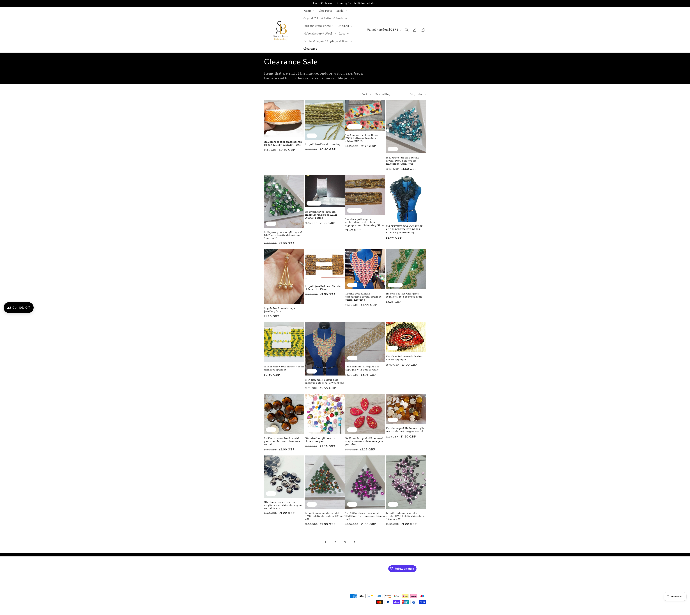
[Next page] (364, 542)
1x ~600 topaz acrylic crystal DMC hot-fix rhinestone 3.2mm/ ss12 (324, 516)
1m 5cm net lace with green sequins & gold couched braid (404, 295)
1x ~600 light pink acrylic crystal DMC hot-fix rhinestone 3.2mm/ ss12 (405, 516)
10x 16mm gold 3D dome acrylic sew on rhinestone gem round (405, 430)
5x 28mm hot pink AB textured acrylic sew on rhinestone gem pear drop (364, 441)
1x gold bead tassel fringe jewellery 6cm (279, 310)
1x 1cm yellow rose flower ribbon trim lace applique (284, 368)
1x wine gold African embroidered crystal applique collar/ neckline (363, 296)
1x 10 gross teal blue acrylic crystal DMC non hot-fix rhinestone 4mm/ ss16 (402, 160)
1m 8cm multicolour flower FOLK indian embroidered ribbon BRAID (362, 138)
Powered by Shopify (316, 613)
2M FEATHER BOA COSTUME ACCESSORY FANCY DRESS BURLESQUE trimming (404, 229)
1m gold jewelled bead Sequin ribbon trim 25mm (323, 288)
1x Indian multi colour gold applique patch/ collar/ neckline (324, 381)
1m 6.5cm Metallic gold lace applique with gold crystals (362, 368)
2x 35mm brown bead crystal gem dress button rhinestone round (282, 441)
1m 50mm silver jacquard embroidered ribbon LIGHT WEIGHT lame (322, 214)
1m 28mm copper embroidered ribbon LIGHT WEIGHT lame (283, 143)
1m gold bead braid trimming (323, 144)
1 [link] (325, 542)
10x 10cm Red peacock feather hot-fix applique (404, 358)
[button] (308, 11)
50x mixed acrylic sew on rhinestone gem (320, 440)
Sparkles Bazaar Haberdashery (289, 613)
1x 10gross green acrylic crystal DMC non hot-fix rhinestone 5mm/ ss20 (283, 235)
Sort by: (367, 94)
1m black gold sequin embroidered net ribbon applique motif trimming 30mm (365, 222)
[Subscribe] (325, 568)
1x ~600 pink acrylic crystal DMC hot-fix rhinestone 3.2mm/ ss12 (365, 516)
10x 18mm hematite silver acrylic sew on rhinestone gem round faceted (283, 505)
